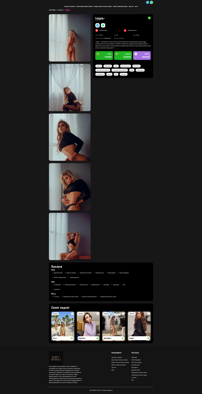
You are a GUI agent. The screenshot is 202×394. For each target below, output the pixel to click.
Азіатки (60, 10)
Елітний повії (135, 365)
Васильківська (132, 30)
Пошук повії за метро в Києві (103, 6)
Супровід (106, 284)
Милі (131, 70)
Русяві (109, 74)
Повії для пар (100, 273)
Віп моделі (134, 367)
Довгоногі (136, 66)
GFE (124, 284)
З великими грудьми (103, 70)
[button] (147, 2)
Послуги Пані (84, 284)
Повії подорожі (124, 273)
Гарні (116, 66)
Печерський (103, 30)
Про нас (131, 6)
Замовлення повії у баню (70, 296)
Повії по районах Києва (120, 6)
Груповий (116, 284)
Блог (136, 6)
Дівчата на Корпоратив (89, 296)
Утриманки (57, 284)
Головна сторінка (69, 6)
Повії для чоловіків (86, 273)
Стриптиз (57, 289)
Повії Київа (52, 10)
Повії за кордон (71, 273)
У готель (56, 296)
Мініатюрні (140, 70)
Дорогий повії (58, 273)
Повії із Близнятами (60, 277)
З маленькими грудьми (120, 70)
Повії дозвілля (74, 277)
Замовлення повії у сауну (108, 296)
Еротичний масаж (70, 284)
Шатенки (123, 74)
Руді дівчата (100, 74)
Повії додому (112, 273)
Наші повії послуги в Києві (84, 6)
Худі (116, 74)
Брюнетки (108, 66)
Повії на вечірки (136, 362)
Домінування (96, 284)
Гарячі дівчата (125, 66)
